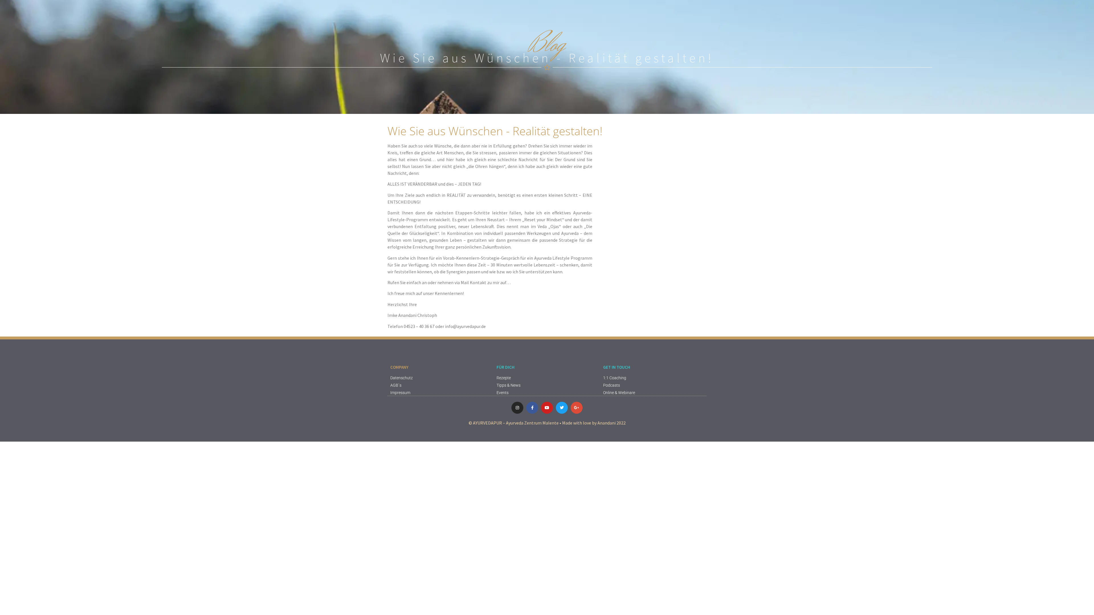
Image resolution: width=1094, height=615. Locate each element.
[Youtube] (547, 408)
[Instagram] (517, 408)
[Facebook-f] (532, 408)
